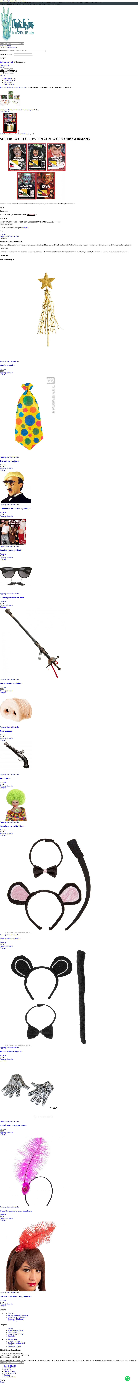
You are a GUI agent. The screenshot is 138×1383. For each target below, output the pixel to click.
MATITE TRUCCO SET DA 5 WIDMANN (14, 134)
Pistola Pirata (5, 778)
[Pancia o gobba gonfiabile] (13, 544)
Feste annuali (8, 87)
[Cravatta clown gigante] (28, 455)
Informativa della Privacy (16, 1319)
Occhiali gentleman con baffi (12, 598)
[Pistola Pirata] (16, 773)
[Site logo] (17, 41)
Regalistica (11, 1336)
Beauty (10, 1329)
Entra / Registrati (9, 1377)
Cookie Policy (12, 1321)
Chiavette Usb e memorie (16, 1334)
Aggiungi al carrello (6, 224)
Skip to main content (18, 1)
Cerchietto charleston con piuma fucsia (16, 1211)
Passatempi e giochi (14, 1346)
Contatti (10, 1313)
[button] (6, 373)
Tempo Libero (12, 1339)
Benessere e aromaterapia (16, 1330)
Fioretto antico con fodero (10, 683)
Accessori (23, 87)
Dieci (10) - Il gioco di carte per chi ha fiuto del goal (17, 110)
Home (2, 87)
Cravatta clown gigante (9, 461)
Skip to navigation (6, 1)
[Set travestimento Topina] (49, 933)
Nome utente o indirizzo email (13, 51)
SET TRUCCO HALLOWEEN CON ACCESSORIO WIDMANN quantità (27, 222)
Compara (7, 1375)
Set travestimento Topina (10, 939)
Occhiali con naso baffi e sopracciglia (15, 508)
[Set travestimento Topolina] (49, 1046)
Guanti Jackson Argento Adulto (13, 1125)
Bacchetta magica (7, 365)
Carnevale (16, 87)
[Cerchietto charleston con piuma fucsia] (35, 1205)
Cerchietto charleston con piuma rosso (16, 1296)
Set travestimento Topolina (11, 1052)
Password (6, 54)
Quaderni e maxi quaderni (16, 1343)
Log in (2, 58)
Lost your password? (6, 62)
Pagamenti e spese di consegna (18, 1315)
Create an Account (11, 47)
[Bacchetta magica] (49, 359)
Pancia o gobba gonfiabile (11, 550)
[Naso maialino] (16, 725)
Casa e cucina (12, 1332)
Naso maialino (6, 731)
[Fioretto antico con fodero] (35, 678)
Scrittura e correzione (15, 1341)
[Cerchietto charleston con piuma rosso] (35, 1291)
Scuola (10, 1345)
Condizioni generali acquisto (17, 1317)
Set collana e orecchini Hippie (12, 826)
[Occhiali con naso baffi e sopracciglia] (16, 503)
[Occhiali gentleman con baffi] (16, 592)
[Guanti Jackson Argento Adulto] (29, 1119)
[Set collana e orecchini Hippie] (16, 820)
